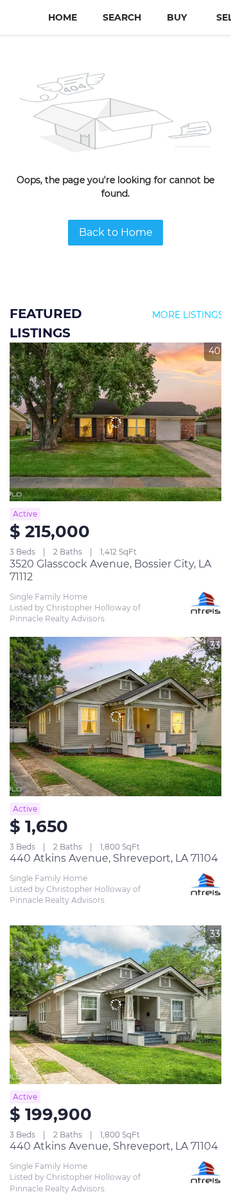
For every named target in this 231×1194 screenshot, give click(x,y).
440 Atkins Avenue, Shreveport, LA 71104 (114, 858)
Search (122, 17)
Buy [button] (177, 17)
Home (62, 17)
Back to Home (116, 232)
